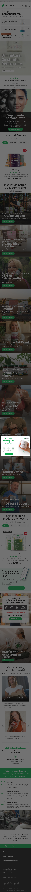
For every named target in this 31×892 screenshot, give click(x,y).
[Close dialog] (29, 436)
